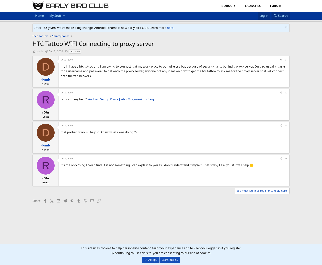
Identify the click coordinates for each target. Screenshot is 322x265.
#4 (286, 158)
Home (39, 16)
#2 (286, 92)
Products (228, 6)
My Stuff (55, 16)
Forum (275, 6)
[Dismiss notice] (286, 27)
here (170, 28)
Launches (253, 6)
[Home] (252, 13)
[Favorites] (256, 13)
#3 (286, 125)
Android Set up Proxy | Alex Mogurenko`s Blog (121, 99)
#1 (286, 59)
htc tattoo (75, 51)
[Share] (281, 59)
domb (39, 51)
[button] (64, 16)
